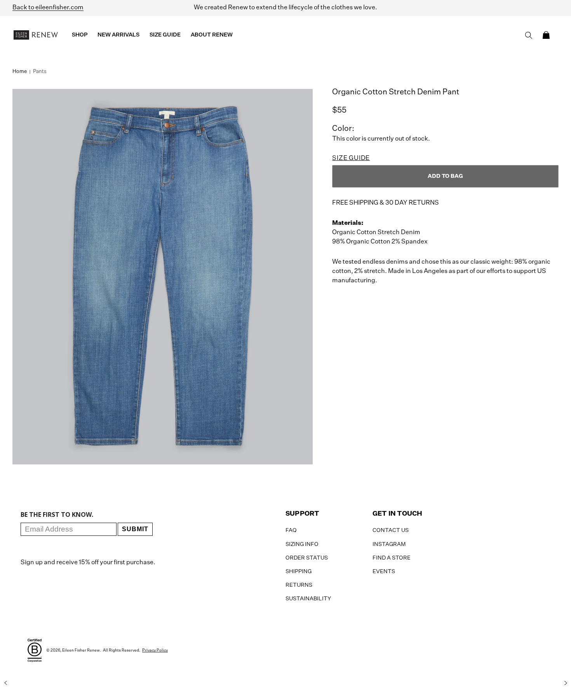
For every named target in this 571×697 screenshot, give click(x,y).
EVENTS (384, 571)
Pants (40, 71)
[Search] (528, 35)
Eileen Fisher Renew (81, 650)
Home (19, 71)
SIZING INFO (302, 544)
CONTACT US (391, 530)
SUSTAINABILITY (308, 598)
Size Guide (351, 158)
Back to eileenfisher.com (48, 8)
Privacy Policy (155, 650)
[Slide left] (5, 683)
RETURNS (299, 585)
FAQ (291, 530)
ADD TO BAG (445, 176)
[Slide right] (565, 683)
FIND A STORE (392, 558)
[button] (546, 34)
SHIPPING (299, 571)
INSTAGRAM (389, 544)
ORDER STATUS (307, 558)
